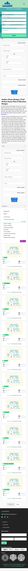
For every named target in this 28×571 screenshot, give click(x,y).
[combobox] (14, 69)
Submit (14, 35)
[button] (14, 38)
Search (15, 91)
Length (7, 61)
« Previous (10, 504)
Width (7, 55)
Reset (15, 93)
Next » (18, 504)
